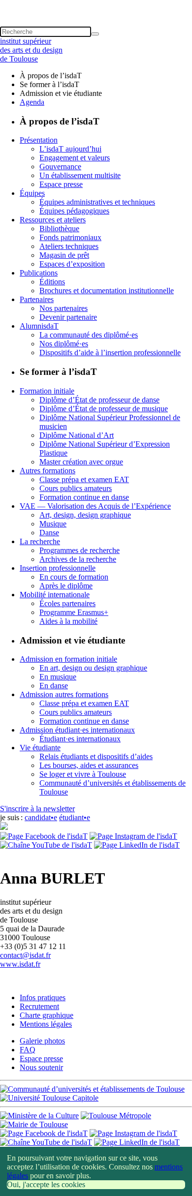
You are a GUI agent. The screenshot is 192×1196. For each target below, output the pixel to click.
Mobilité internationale (55, 594)
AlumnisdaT (39, 326)
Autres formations (47, 470)
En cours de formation (73, 577)
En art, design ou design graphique (93, 668)
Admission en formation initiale (68, 659)
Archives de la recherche (77, 559)
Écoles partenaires (67, 603)
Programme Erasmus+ (73, 612)
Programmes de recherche (79, 550)
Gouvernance (60, 166)
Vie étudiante (40, 747)
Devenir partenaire (68, 317)
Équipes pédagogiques (74, 211)
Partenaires (37, 299)
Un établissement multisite (80, 175)
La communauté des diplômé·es (88, 335)
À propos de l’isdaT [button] (51, 75)
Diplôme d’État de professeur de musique (103, 408)
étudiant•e (74, 817)
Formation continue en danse (84, 497)
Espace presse (61, 184)
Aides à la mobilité (68, 621)
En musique (57, 677)
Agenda (32, 102)
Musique (52, 524)
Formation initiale (47, 391)
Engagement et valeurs (74, 157)
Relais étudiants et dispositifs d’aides (96, 756)
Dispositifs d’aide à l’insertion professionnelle (110, 352)
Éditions (52, 281)
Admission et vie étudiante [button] (61, 93)
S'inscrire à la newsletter (37, 808)
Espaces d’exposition (72, 264)
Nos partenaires (63, 308)
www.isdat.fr (20, 964)
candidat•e (41, 817)
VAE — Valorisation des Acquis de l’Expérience (95, 506)
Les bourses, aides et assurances (88, 765)
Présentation (39, 140)
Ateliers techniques (68, 246)
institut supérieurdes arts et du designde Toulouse (31, 50)
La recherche (40, 541)
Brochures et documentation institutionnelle (106, 290)
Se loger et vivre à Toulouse (82, 774)
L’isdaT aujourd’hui (70, 149)
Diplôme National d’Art (76, 435)
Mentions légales (46, 1024)
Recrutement (39, 1006)
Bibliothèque (59, 228)
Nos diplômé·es (63, 343)
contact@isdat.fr (25, 955)
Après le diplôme (66, 586)
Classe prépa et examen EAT (84, 479)
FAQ (27, 1049)
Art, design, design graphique (85, 515)
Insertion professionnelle (58, 568)
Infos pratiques (42, 997)
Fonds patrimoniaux (70, 237)
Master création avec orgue (81, 462)
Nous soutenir (41, 1067)
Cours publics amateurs (75, 488)
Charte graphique (46, 1015)
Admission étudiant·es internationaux (77, 730)
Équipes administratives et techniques (97, 202)
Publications (39, 273)
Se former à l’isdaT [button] (49, 84)
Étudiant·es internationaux (80, 739)
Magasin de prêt (64, 255)
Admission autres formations (64, 694)
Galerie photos (42, 1041)
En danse (53, 685)
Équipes (32, 193)
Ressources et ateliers (53, 219)
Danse (49, 532)
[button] (96, 4)
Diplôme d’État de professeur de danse (99, 400)
